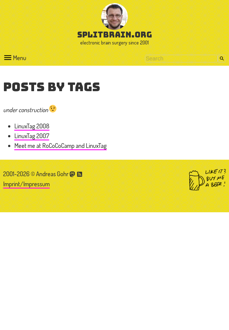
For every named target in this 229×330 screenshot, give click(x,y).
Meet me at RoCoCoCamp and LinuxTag (60, 145)
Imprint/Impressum (26, 184)
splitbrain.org (114, 34)
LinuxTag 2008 (31, 126)
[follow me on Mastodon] (73, 174)
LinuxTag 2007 (31, 136)
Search (222, 58)
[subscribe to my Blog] (80, 174)
